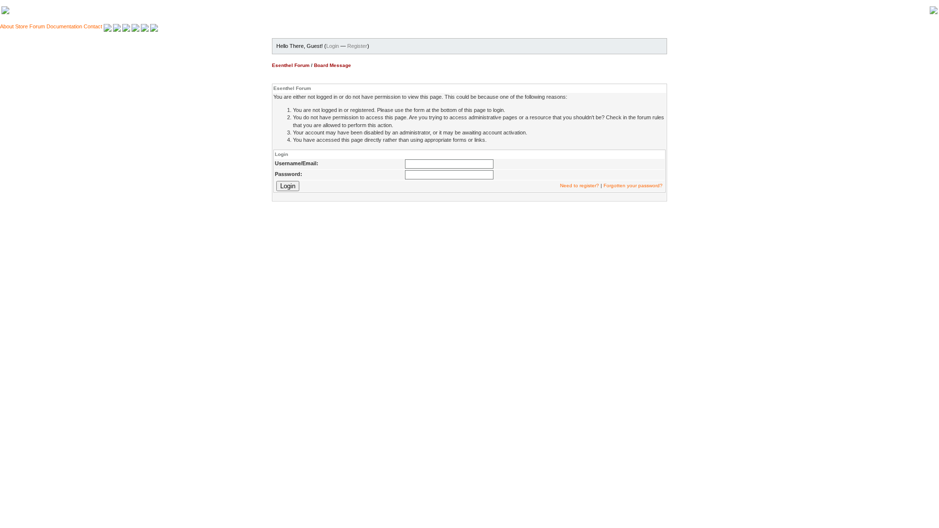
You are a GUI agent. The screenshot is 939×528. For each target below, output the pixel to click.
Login (332, 46)
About (7, 26)
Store (21, 26)
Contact (93, 26)
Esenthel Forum (291, 65)
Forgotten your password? (633, 185)
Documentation (64, 26)
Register (357, 46)
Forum (37, 26)
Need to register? (579, 185)
